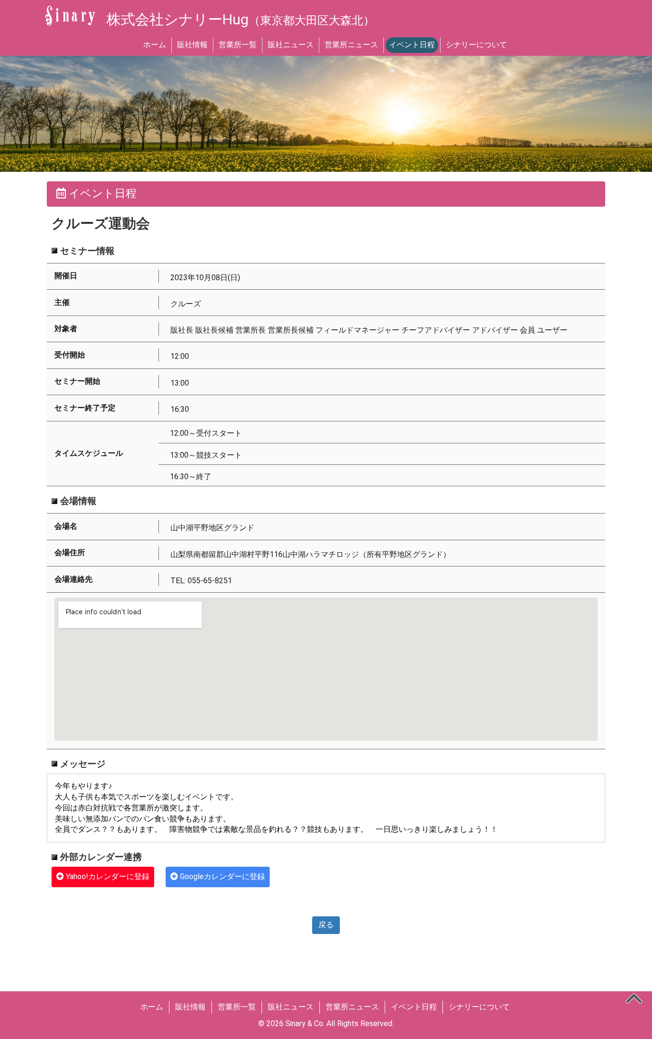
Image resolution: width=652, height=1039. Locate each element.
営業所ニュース (351, 44)
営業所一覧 (238, 44)
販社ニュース (291, 44)
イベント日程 (412, 44)
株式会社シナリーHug (240, 19)
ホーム (154, 44)
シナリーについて (476, 44)
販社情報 (192, 44)
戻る (326, 924)
